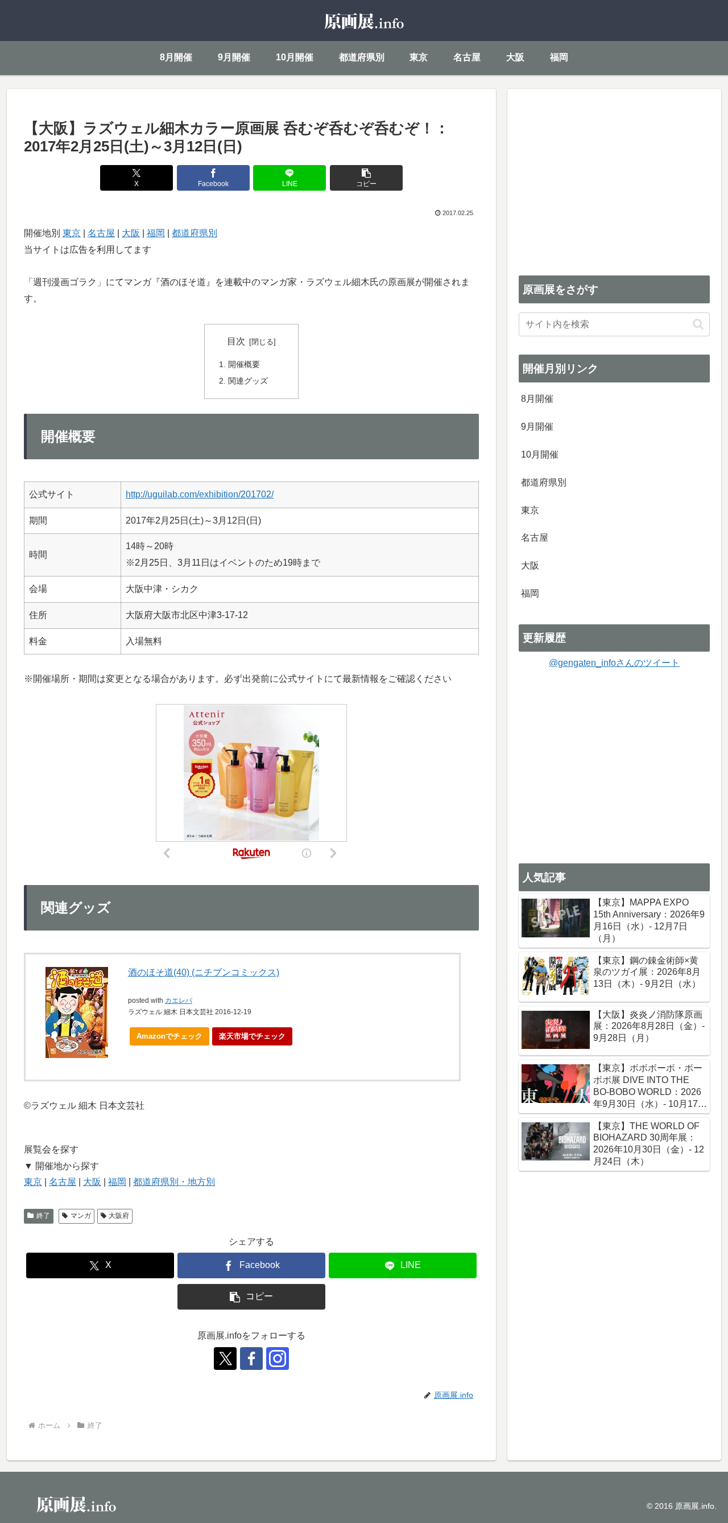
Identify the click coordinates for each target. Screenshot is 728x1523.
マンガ (81, 1216)
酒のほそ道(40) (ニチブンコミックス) (203, 972)
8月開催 (537, 399)
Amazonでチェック (169, 1036)
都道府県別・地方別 (174, 1182)
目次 (236, 341)
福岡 (156, 233)
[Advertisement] (614, 180)
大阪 (131, 233)
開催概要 (244, 364)
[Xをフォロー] (225, 1358)
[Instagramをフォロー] (277, 1358)
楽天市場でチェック (252, 1036)
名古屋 (101, 233)
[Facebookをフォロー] (251, 1358)
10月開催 (540, 454)
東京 (72, 233)
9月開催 (537, 426)
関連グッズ (248, 380)
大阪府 (119, 1216)
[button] (366, 178)
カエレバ (178, 1001)
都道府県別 (194, 233)
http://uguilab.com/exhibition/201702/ (200, 494)
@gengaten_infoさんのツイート (614, 663)
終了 (43, 1216)
